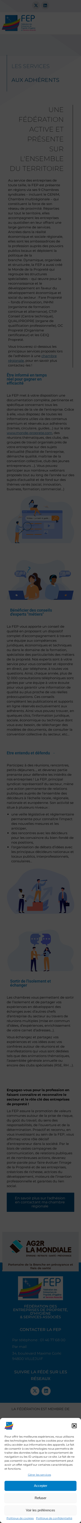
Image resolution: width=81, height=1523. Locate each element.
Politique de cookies (20, 1518)
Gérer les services (39, 1474)
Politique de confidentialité (54, 1518)
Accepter (40, 1486)
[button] (74, 1426)
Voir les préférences (40, 1510)
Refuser (40, 1498)
